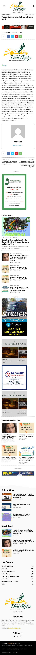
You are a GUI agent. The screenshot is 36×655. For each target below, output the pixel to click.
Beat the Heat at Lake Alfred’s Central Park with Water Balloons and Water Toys (15, 242)
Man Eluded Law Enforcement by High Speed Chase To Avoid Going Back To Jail (9, 163)
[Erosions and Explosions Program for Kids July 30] (5, 269)
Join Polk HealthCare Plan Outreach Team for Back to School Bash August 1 (19, 289)
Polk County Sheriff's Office (16, 253)
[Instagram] (18, 637)
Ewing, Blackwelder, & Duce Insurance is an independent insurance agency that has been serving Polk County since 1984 (26, 164)
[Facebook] (8, 36)
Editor (8, 237)
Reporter (8, 32)
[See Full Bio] (22, 145)
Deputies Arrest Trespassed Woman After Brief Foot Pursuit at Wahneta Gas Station (19, 258)
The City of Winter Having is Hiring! (21, 504)
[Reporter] (3, 32)
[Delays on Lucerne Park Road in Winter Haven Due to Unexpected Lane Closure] (6, 497)
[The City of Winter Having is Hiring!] (6, 507)
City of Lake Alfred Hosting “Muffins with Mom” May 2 (21, 514)
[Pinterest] (16, 36)
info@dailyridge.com (14, 628)
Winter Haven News (6, 14)
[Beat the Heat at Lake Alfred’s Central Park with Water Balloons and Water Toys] (16, 226)
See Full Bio (17, 145)
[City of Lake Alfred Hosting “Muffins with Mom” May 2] (6, 517)
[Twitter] (12, 36)
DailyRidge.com (11, 643)
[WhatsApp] (20, 36)
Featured (4, 237)
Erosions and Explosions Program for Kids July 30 (18, 268)
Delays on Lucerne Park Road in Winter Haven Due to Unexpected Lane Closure (23, 495)
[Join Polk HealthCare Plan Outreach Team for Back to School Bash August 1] (5, 288)
